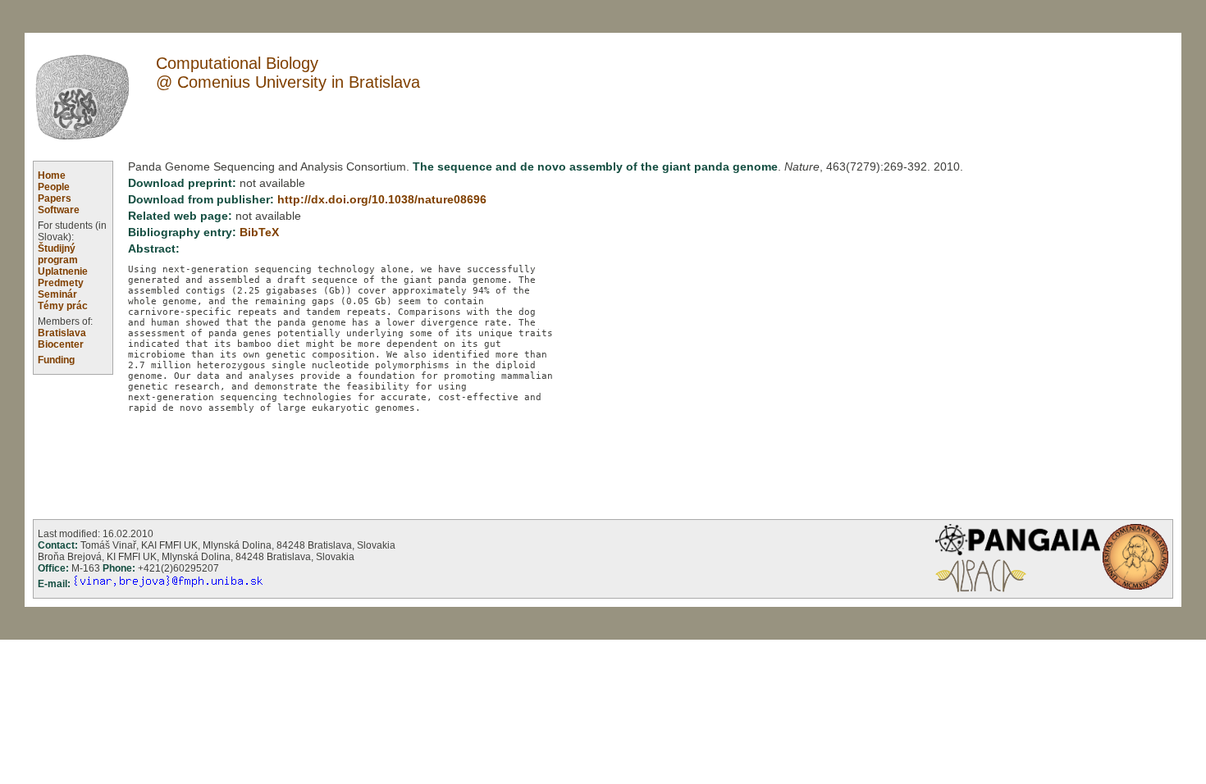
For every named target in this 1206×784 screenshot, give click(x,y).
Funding (56, 360)
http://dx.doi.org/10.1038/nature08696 (382, 200)
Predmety (61, 283)
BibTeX (259, 232)
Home (52, 175)
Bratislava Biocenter (62, 338)
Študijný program (58, 254)
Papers (54, 198)
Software (59, 210)
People (54, 187)
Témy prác (63, 306)
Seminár (57, 294)
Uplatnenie (63, 271)
